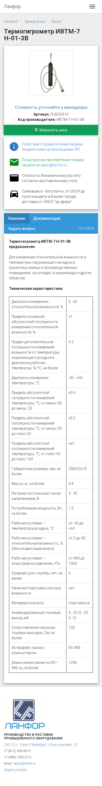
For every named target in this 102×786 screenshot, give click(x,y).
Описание (16, 218)
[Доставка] (14, 197)
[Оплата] (14, 181)
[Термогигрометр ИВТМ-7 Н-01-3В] (51, 73)
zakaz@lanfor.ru (53, 165)
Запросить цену (52, 130)
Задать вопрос (21, 229)
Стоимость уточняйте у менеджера (51, 107)
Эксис (56, 21)
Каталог (11, 21)
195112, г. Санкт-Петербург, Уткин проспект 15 (40, 745)
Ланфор (12, 6)
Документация (46, 218)
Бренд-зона (35, 21)
